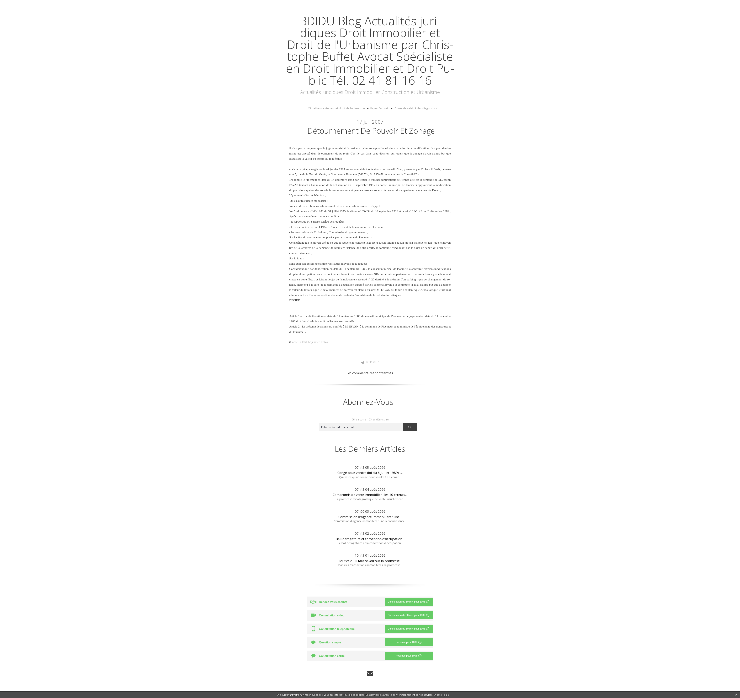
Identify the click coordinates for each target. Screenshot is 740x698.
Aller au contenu (14, 4)
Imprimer (371, 362)
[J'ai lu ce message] (736, 694)
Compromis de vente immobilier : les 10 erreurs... (370, 494)
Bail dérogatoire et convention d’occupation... (370, 539)
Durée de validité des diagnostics (415, 108)
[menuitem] (338, 108)
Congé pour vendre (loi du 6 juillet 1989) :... (370, 472)
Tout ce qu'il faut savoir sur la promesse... (370, 561)
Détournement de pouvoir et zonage (371, 130)
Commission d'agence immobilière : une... (370, 517)
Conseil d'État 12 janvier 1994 (308, 342)
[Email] (370, 673)
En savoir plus (441, 694)
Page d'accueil (379, 108)
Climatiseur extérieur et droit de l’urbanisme (336, 108)
